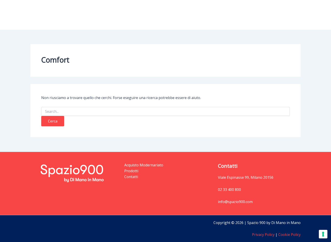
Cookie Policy (289, 234)
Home (199, 14)
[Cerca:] (165, 111)
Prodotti (218, 14)
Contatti (290, 14)
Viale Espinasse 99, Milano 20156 (245, 177)
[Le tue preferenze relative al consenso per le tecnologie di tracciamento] (323, 234)
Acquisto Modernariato (256, 14)
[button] (227, 15)
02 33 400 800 (229, 189)
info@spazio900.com (235, 201)
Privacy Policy (263, 234)
